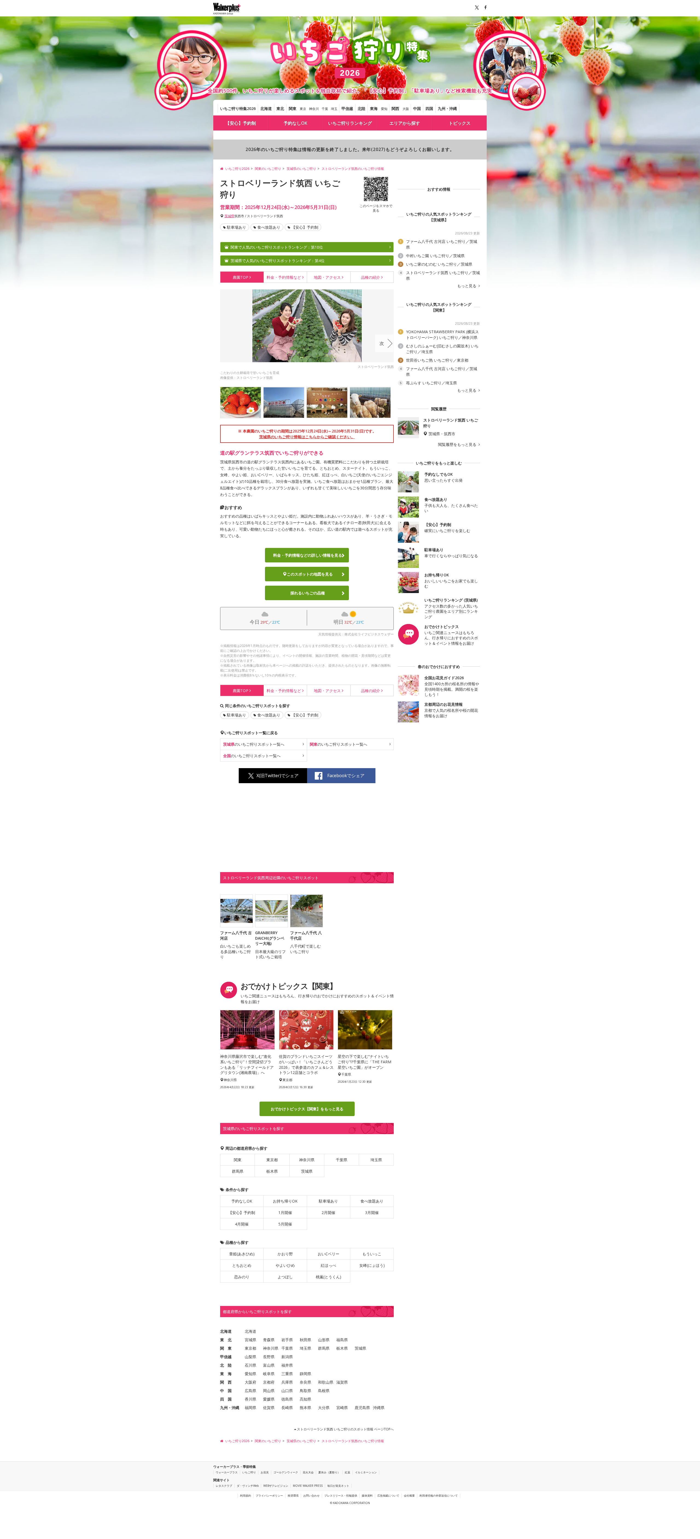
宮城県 (250, 1339)
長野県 (269, 1356)
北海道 (266, 108)
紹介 (370, 277)
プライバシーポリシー (269, 1495)
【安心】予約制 (240, 123)
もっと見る (467, 286)
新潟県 (287, 1356)
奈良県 (305, 1382)
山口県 (287, 1390)
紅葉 (347, 1472)
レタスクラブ (224, 1486)
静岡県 (305, 1373)
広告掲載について (388, 1495)
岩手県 (287, 1339)
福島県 (342, 1339)
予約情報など (284, 277)
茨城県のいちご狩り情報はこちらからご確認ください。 (307, 436)
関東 (292, 108)
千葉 (325, 108)
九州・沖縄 (447, 108)
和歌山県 (325, 1382)
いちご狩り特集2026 (238, 108)
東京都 (272, 1159)
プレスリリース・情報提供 (340, 1495)
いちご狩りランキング (350, 123)
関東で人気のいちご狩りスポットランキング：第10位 (277, 247)
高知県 (305, 1399)
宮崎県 (342, 1407)
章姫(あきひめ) (242, 1253)
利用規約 (245, 1495)
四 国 (226, 1399)
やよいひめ (285, 1265)
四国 (429, 108)
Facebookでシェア (345, 776)
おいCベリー (328, 1253)
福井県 (287, 1365)
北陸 (361, 108)
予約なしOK (295, 123)
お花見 (265, 1472)
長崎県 (287, 1407)
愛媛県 (269, 1399)
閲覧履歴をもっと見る (457, 444)
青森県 (269, 1339)
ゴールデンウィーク (285, 1472)
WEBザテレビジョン (275, 1486)
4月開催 (242, 1224)
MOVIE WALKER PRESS (308, 1486)
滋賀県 (342, 1382)
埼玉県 (376, 1159)
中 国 (226, 1390)
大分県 (323, 1407)
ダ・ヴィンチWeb (248, 1486)
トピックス (460, 123)
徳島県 (287, 1399)
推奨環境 (293, 1495)
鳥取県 (305, 1390)
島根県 (323, 1390)
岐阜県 (269, 1373)
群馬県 (237, 1171)
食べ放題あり (268, 227)
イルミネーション (366, 1472)
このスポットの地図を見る (310, 574)
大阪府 (250, 1382)
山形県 (323, 1339)
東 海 (226, 1373)
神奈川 (314, 108)
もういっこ (371, 1253)
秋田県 (305, 1339)
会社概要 (409, 1495)
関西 (395, 108)
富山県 (269, 1365)
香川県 (250, 1399)
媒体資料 (367, 1495)
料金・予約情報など (307, 555)
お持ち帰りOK (285, 1201)
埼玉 (334, 108)
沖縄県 (378, 1407)
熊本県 (305, 1407)
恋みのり (241, 1276)
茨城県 (229, 216)
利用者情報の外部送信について (438, 1495)
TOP (240, 277)
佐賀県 (269, 1407)
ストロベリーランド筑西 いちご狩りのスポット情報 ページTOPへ (345, 1429)
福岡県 (250, 1407)
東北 (280, 108)
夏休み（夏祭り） (329, 1472)
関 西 (226, 1382)
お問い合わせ (311, 1495)
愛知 (384, 108)
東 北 (226, 1339)
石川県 (250, 1365)
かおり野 (285, 1253)
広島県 (250, 1390)
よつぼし (285, 1276)
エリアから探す (404, 123)
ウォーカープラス (227, 1472)
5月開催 (285, 1224)
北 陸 (226, 1365)
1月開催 (285, 1212)
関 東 (226, 1348)
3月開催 (372, 1212)
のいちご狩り (253, 744)
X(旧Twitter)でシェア (277, 776)
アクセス (327, 277)
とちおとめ (241, 1265)
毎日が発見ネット (338, 1486)
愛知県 (250, 1373)
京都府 (269, 1382)
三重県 (287, 1373)
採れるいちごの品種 (307, 593)
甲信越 (347, 108)
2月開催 (328, 1212)
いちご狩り (249, 1472)
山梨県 (250, 1356)
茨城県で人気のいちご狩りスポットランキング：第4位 (278, 260)
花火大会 (308, 1472)
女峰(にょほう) (372, 1265)
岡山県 (269, 1390)
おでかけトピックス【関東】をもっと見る (307, 1108)
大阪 (405, 108)
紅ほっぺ (328, 1265)
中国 (417, 108)
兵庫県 (287, 1382)
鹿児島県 (362, 1407)
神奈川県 (306, 1159)
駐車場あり (236, 227)
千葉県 (341, 1159)
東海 (374, 108)
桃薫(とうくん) (328, 1276)
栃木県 (272, 1171)
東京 (303, 108)
